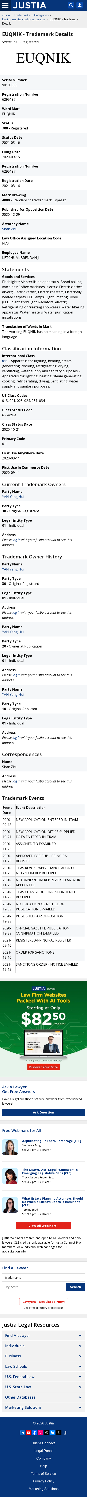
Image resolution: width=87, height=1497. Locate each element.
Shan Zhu (9, 229)
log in (16, 539)
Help (43, 1466)
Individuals (14, 1345)
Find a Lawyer (15, 1267)
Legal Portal (43, 1451)
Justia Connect (43, 1443)
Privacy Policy (43, 1481)
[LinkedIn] (22, 1432)
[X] (58, 1432)
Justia (6, 15)
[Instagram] (40, 1432)
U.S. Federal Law (19, 1376)
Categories (41, 15)
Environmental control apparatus (24, 19)
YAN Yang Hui (13, 496)
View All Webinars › (44, 1225)
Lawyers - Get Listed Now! (44, 1301)
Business (13, 1355)
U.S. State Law (18, 1386)
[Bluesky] (52, 1432)
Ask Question (43, 1112)
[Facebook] (34, 1432)
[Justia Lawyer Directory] (65, 1432)
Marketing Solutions (23, 1407)
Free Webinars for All (21, 1130)
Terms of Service (43, 1473)
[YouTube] (28, 1432)
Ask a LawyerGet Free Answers (18, 1089)
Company (43, 1458)
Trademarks (22, 15)
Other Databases (20, 1397)
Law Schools (16, 1366)
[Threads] (46, 1432)
